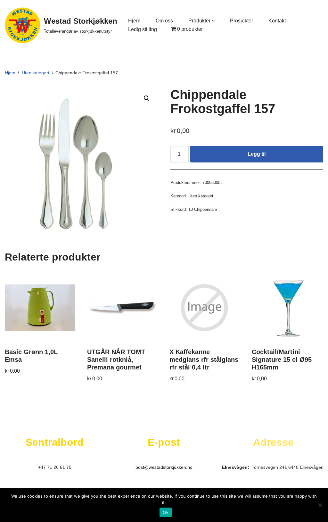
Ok (165, 512)
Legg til (257, 154)
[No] (320, 505)
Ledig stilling (142, 29)
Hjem (134, 20)
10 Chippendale (202, 209)
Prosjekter (241, 20)
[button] (213, 21)
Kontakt (277, 20)
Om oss (164, 20)
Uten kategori (35, 72)
